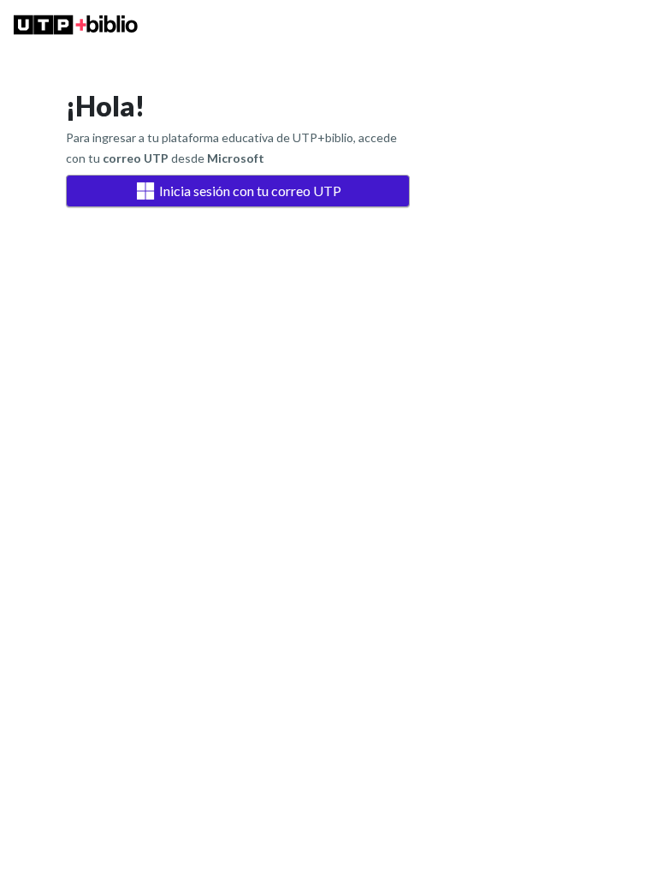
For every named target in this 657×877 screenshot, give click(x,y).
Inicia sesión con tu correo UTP (250, 190)
